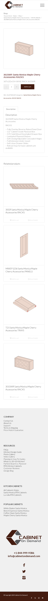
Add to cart (27, 87)
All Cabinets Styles (11, 490)
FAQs (6, 450)
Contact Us (8, 421)
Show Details (33, 220)
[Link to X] (35, 598)
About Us (7, 423)
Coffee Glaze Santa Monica (15, 513)
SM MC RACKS (16, 98)
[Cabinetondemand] (20, 5)
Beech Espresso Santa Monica (16, 511)
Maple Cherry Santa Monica (15, 515)
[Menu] (41, 5)
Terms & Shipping (11, 428)
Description (11, 109)
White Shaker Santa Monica (15, 508)
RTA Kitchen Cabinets (13, 466)
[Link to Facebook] (31, 598)
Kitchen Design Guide (13, 452)
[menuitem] (41, 5)
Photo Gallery (9, 454)
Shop (6, 13)
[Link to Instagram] (39, 598)
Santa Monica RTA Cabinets (15, 492)
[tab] (11, 109)
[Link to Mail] (42, 598)
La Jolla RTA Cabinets (13, 495)
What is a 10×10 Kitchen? (14, 461)
